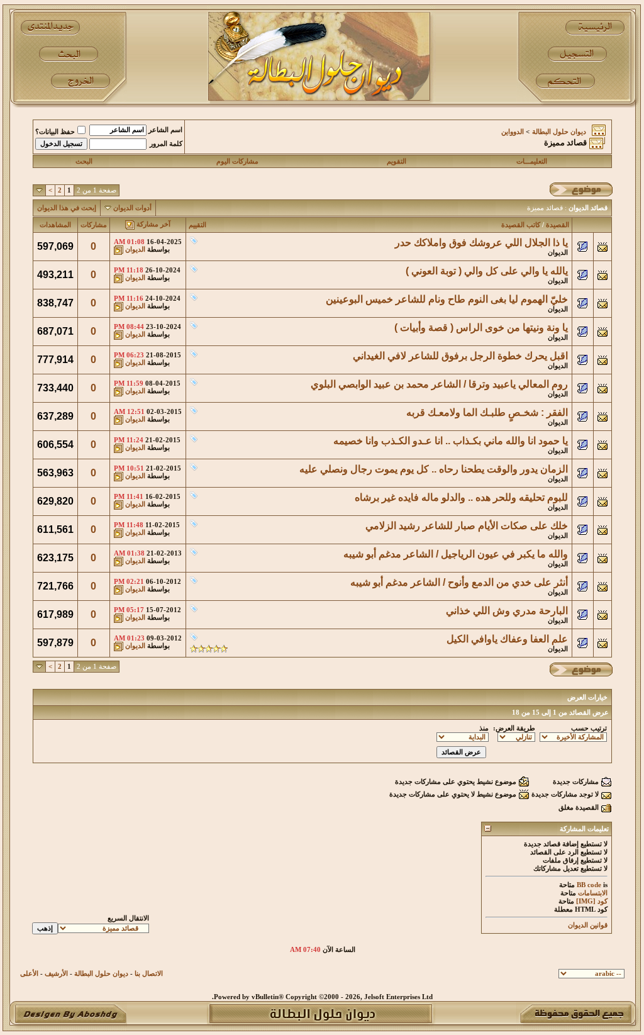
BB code (589, 884)
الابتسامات (593, 893)
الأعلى (29, 973)
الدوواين (512, 131)
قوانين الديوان (588, 925)
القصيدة (557, 224)
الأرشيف (56, 973)
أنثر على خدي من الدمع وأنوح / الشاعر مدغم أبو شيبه (459, 582)
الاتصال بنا (149, 973)
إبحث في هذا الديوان (66, 207)
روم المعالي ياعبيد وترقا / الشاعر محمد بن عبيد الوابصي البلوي (439, 384)
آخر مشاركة (153, 224)
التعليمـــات (531, 161)
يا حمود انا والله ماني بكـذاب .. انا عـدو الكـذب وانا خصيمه (450, 440)
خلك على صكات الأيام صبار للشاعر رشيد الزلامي (466, 525)
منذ (484, 728)
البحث (83, 161)
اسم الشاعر (165, 129)
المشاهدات (55, 224)
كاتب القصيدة (520, 224)
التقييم (197, 224)
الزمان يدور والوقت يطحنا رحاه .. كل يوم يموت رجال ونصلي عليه (433, 469)
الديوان (558, 252)
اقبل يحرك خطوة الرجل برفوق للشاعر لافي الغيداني (460, 355)
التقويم (396, 161)
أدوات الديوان (132, 207)
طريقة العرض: (514, 728)
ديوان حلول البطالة (559, 131)
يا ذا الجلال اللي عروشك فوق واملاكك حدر (481, 242)
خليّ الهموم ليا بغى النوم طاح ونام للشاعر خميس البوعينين (447, 299)
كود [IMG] (592, 901)
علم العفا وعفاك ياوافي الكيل (507, 639)
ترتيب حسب (589, 728)
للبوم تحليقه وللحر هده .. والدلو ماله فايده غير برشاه (461, 497)
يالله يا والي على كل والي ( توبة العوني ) (487, 271)
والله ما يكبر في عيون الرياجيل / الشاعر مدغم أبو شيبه (455, 554)
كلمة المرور (166, 143)
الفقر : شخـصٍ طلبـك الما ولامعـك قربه (487, 412)
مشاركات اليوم (237, 161)
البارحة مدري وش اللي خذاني (507, 610)
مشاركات (93, 224)
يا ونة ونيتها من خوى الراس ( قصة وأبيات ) (481, 327)
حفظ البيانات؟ (55, 131)
